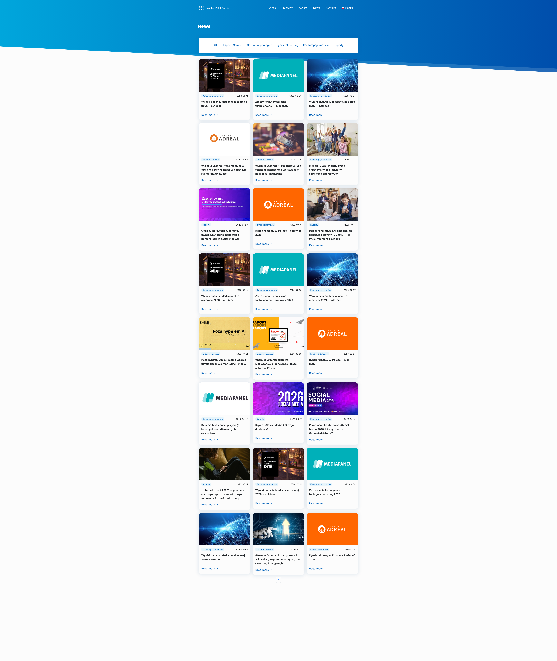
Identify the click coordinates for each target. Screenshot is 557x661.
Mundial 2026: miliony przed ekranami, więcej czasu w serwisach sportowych (327, 169)
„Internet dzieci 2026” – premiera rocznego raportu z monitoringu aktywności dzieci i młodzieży (222, 494)
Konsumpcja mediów (316, 45)
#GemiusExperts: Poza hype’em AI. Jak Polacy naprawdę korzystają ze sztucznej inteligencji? (277, 559)
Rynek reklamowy (288, 45)
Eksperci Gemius (232, 45)
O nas (272, 7)
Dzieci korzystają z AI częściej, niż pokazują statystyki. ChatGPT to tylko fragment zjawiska (330, 234)
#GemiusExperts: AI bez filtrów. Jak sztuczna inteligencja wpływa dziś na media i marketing (278, 169)
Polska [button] (349, 7)
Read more (208, 114)
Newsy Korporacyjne (259, 45)
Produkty (287, 7)
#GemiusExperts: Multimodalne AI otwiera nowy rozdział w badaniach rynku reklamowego (224, 169)
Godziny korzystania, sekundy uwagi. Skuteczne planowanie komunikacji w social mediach (220, 234)
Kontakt (331, 7)
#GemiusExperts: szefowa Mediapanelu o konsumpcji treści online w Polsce (276, 363)
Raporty (338, 45)
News (316, 7)
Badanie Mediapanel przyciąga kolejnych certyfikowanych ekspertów (220, 429)
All (215, 45)
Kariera (303, 7)
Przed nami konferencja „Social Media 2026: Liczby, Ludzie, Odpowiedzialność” (329, 429)
